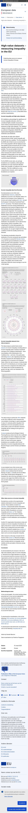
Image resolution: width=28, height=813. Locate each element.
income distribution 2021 (15, 620)
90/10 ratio (4, 623)
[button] (25, 5)
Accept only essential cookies (16, 809)
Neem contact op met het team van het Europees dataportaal (11, 684)
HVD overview (10, 618)
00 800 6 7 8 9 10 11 (12, 776)
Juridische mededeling (7, 705)
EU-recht (3, 747)
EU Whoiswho (5, 754)
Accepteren (22, 803)
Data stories (19, 17)
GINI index (20, 622)
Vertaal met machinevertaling (14, 38)
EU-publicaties (5, 756)
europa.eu (13, 767)
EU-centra (18, 781)
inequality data (17, 628)
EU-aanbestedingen (6, 749)
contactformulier (15, 780)
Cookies (3, 707)
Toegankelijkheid (5, 709)
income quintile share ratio (8, 622)
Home (2, 17)
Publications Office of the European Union (13, 674)
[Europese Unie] (10, 5)
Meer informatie (8, 796)
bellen (13, 778)
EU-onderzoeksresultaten (8, 751)
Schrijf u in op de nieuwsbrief (9, 687)
